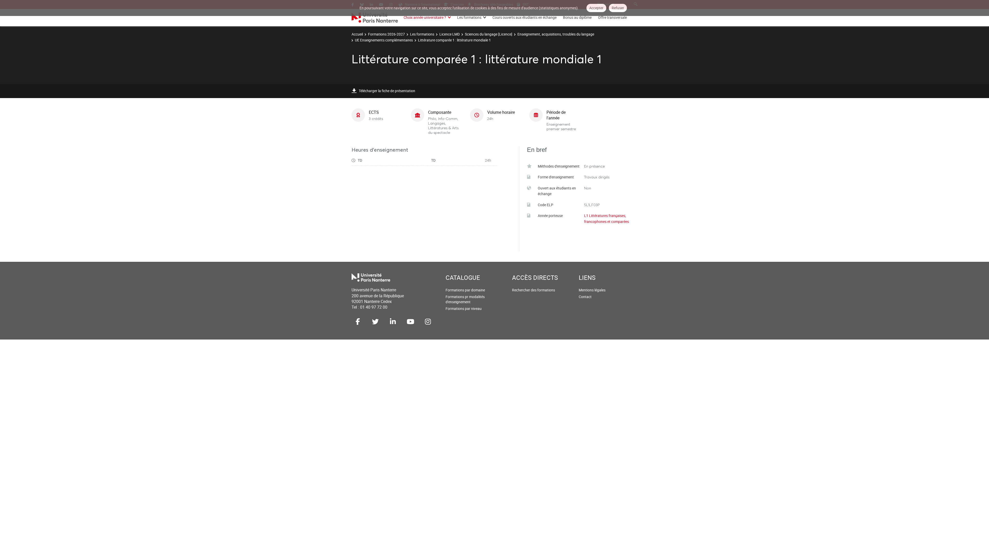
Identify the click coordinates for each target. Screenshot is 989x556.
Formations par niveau (464, 308)
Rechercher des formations (533, 290)
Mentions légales (592, 290)
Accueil (357, 34)
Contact (585, 296)
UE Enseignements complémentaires (384, 40)
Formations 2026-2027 (386, 34)
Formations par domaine (465, 290)
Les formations (469, 17)
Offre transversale (612, 17)
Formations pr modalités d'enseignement (465, 299)
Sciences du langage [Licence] (488, 34)
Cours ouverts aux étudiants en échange (524, 17)
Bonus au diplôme (577, 17)
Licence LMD (449, 34)
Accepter (596, 7)
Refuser (618, 7)
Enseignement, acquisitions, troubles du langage (555, 34)
